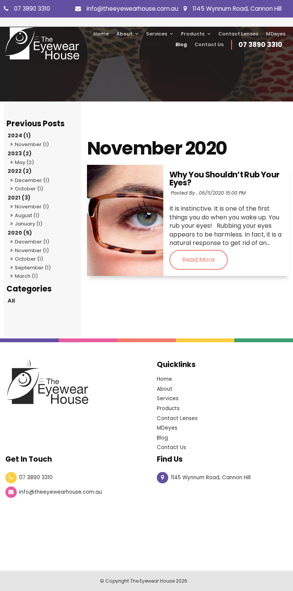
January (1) (28, 223)
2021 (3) (19, 197)
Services (156, 34)
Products (192, 34)
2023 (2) (20, 153)
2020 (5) (20, 233)
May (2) (24, 162)
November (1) (32, 144)
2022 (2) (20, 171)
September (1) (33, 267)
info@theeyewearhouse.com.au (60, 492)
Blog (181, 44)
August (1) (27, 215)
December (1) (32, 180)
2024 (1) (19, 135)
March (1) (26, 276)
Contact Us (209, 44)
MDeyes (275, 34)
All (11, 300)
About (124, 34)
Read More (198, 260)
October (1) (29, 188)
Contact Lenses (238, 34)
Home (101, 34)
